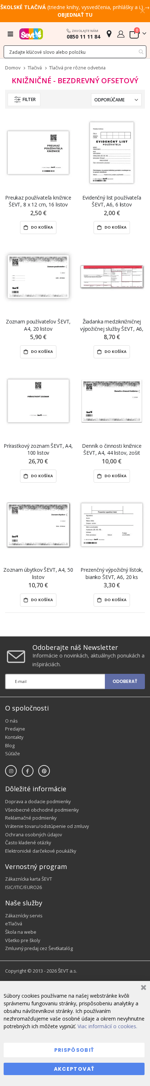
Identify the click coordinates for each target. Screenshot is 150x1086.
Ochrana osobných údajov (33, 835)
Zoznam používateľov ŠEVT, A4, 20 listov (38, 325)
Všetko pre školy (22, 940)
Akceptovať (74, 1069)
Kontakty (14, 737)
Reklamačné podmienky (30, 818)
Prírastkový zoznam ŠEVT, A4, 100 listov (38, 449)
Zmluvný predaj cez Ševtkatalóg (39, 948)
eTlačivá (13, 924)
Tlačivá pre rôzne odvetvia (77, 68)
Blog (10, 746)
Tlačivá (35, 68)
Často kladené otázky (28, 843)
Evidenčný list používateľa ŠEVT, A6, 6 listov (111, 201)
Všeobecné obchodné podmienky (42, 810)
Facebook (27, 771)
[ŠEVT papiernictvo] (31, 34)
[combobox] (75, 51)
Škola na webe (20, 932)
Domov (12, 68)
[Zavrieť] (142, 988)
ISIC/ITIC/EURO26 (23, 887)
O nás (11, 721)
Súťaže (12, 754)
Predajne (15, 729)
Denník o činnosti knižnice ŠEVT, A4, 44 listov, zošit (111, 449)
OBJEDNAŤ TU (75, 14)
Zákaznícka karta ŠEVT (28, 879)
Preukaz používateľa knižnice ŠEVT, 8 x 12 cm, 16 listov (38, 201)
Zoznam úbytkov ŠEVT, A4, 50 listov (38, 573)
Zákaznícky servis (24, 916)
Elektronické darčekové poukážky (40, 851)
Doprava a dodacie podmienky (38, 802)
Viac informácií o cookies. (107, 1026)
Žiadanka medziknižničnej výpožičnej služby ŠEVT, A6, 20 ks (111, 325)
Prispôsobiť (74, 1050)
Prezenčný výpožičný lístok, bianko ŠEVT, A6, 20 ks (111, 573)
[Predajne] (109, 33)
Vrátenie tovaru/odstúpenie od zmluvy (47, 826)
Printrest (44, 771)
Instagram (11, 771)
